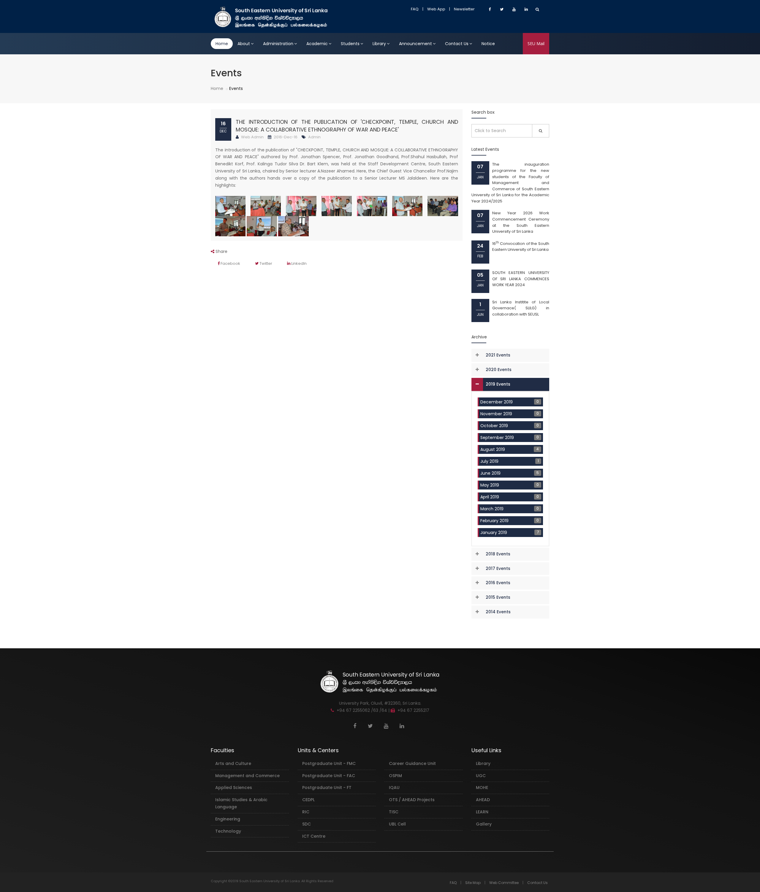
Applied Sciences (233, 787)
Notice (488, 44)
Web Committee (504, 882)
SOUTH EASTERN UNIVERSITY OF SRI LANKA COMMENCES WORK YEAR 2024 (521, 279)
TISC (393, 812)
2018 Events (498, 554)
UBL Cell (397, 824)
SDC (306, 824)
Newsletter (464, 9)
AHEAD (483, 800)
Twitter (265, 263)
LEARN (482, 812)
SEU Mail (536, 43)
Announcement (415, 44)
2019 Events (498, 384)
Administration (278, 44)
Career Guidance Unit (412, 763)
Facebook (230, 263)
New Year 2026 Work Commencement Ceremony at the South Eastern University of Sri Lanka (521, 222)
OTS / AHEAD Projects (412, 800)
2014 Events (498, 612)
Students (350, 44)
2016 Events (498, 583)
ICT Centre (313, 836)
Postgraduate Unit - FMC (329, 763)
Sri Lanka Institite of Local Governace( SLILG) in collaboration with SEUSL (521, 308)
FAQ (415, 9)
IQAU (394, 787)
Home (222, 44)
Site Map (473, 882)
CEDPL (308, 800)
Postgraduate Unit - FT (327, 787)
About (244, 44)
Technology (228, 831)
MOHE (482, 787)
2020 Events (499, 370)
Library (379, 44)
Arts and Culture (233, 763)
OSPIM (395, 776)
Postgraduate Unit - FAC (328, 776)
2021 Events (498, 355)
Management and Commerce (247, 776)
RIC (305, 812)
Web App (436, 9)
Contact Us (456, 44)
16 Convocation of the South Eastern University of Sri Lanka (521, 247)
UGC (481, 776)
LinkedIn (298, 263)
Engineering (227, 819)
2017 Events (498, 568)
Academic (317, 44)
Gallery (484, 824)
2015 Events (498, 597)
